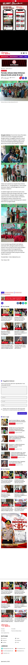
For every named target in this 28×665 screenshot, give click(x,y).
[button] (21, 53)
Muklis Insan (18, 292)
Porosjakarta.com (21, 648)
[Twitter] (20, 303)
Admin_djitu (6, 77)
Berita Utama (3, 70)
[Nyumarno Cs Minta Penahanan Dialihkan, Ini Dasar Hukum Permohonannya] (21, 326)
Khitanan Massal (9, 292)
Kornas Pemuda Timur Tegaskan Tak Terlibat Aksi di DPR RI (20, 347)
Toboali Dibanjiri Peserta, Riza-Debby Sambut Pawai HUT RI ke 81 (21, 509)
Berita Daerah (18, 505)
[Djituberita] (6, 53)
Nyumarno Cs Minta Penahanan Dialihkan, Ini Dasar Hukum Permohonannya (21, 333)
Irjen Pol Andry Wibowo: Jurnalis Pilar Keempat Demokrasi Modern (7, 319)
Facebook (4, 638)
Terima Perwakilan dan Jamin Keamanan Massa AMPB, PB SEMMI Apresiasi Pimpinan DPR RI (7, 347)
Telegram (4, 640)
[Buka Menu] (24, 53)
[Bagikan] (26, 78)
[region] (14, 63)
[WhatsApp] (26, 303)
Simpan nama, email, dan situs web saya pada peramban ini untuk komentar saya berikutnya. (14, 409)
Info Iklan (3, 631)
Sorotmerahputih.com (8, 650)
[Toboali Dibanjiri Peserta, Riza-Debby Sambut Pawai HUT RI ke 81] (21, 503)
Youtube (4, 642)
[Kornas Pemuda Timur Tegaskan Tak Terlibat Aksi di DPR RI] (21, 340)
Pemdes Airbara (6, 294)
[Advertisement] (14, 119)
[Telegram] (23, 303)
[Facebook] (18, 303)
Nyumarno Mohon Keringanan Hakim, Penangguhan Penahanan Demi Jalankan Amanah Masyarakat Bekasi (6, 333)
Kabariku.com (6, 653)
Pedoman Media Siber (16, 631)
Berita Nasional (5, 314)
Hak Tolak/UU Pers (5, 633)
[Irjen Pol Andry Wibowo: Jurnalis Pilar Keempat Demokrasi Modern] (7, 312)
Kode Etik (13, 628)
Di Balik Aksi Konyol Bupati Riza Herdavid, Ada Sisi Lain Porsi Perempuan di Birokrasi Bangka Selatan (20, 319)
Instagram (18, 640)
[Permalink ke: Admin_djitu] (2, 78)
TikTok (17, 642)
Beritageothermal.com (8, 648)
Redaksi (3, 628)
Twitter (17, 638)
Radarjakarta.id (20, 650)
